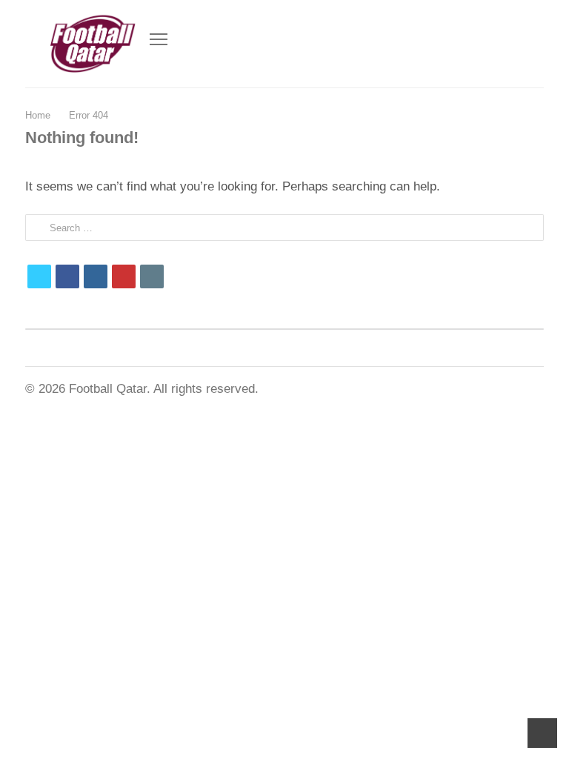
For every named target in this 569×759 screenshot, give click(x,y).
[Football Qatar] (91, 44)
